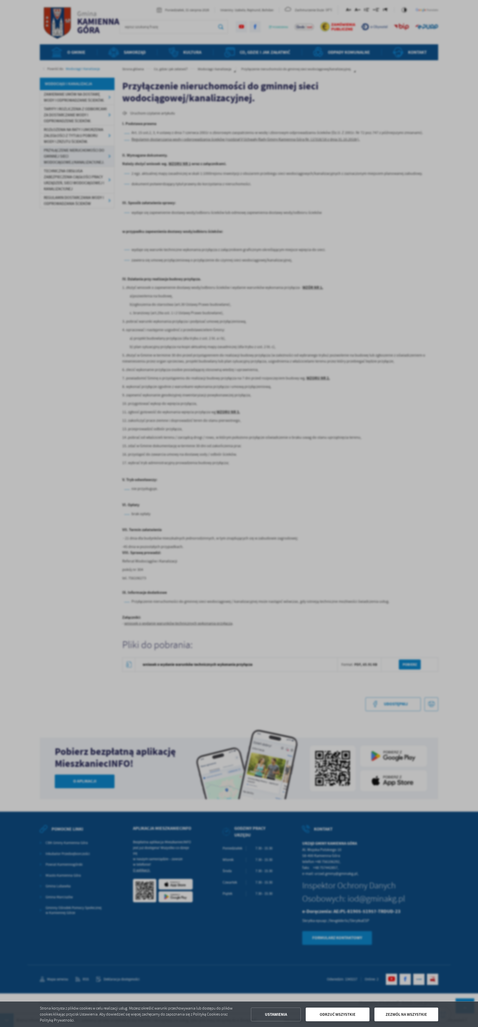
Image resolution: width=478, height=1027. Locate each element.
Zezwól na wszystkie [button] (406, 1014)
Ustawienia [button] (276, 1014)
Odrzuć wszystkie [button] (338, 1014)
